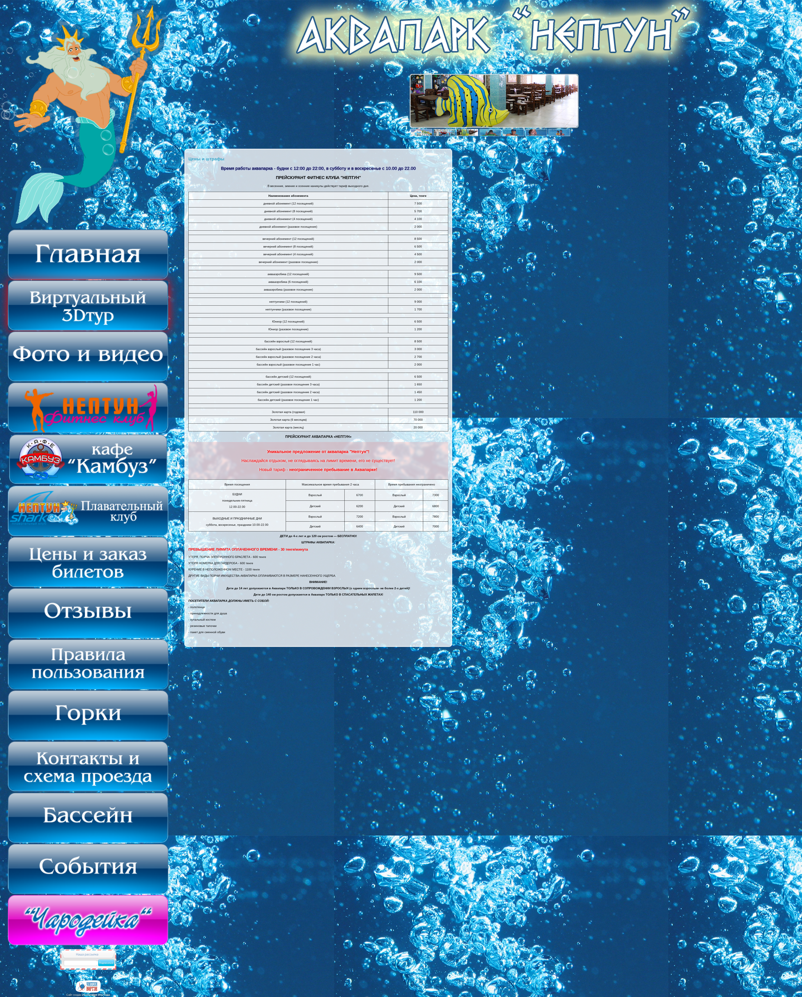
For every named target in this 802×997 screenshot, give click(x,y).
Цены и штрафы (206, 158)
